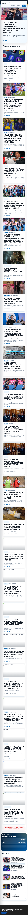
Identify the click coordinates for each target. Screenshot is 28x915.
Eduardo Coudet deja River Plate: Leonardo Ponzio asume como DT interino (14, 557)
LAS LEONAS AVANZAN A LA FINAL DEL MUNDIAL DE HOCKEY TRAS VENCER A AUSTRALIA (14, 397)
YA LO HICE (19, 5)
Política (6, 327)
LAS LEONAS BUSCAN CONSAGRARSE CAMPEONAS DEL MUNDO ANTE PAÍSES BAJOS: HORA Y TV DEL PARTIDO (14, 238)
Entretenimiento (7, 265)
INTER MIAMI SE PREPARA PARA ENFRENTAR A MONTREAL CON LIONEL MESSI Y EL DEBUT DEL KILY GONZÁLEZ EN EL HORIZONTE (13, 104)
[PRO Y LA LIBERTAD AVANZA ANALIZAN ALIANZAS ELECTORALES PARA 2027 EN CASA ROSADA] (14, 415)
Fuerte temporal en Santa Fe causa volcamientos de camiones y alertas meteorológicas (12, 589)
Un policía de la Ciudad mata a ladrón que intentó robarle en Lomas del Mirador (14, 527)
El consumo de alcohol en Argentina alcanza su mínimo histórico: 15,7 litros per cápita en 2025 (13, 684)
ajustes (11, 910)
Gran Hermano (7, 295)
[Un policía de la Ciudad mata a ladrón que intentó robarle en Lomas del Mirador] (14, 513)
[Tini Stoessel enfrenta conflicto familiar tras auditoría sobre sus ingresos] (14, 767)
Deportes (6, 232)
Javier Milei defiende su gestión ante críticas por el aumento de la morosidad (14, 653)
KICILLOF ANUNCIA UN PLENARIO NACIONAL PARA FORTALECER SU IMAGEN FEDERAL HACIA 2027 (13, 333)
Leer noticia (6, 80)
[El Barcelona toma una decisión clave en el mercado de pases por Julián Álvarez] (14, 735)
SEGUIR (24, 5)
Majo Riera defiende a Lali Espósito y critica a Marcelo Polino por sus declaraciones (13, 717)
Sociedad (6, 583)
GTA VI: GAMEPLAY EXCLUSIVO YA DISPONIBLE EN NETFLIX (13, 270)
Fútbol (5, 97)
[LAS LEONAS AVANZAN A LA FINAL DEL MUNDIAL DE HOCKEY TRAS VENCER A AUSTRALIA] (14, 384)
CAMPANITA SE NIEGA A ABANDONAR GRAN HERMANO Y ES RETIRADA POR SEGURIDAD (14, 300)
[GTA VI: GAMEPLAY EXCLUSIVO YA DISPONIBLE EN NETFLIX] (14, 257)
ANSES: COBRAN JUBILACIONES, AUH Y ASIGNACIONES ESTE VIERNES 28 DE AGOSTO (13, 365)
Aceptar (4, 912)
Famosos (6, 712)
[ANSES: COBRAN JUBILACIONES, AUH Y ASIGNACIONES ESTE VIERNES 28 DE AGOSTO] (14, 352)
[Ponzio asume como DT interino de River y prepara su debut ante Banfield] (14, 482)
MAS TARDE (13, 5)
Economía (6, 360)
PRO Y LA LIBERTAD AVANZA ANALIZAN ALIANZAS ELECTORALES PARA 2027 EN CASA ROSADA (13, 429)
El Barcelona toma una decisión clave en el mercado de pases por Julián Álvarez (14, 749)
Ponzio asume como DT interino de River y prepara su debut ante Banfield (14, 495)
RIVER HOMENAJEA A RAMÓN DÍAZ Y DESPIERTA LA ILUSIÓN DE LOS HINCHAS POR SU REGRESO (14, 171)
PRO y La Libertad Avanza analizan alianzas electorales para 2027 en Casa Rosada (13, 463)
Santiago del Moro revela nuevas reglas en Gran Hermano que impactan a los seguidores (13, 813)
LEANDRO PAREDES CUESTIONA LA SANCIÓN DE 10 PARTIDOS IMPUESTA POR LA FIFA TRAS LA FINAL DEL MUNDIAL (14, 205)
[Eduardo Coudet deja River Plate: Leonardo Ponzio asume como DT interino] (14, 544)
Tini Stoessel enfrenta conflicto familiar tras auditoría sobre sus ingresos (13, 780)
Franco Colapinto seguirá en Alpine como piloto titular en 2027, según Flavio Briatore (14, 622)
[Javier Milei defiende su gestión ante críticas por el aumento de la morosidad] (14, 640)
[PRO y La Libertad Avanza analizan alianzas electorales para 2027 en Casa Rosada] (14, 449)
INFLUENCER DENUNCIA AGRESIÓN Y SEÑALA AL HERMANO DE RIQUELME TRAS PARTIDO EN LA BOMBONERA (13, 138)
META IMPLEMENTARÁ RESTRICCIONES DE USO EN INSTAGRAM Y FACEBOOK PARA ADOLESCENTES (13, 70)
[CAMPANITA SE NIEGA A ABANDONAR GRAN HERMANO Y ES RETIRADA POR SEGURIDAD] (14, 287)
